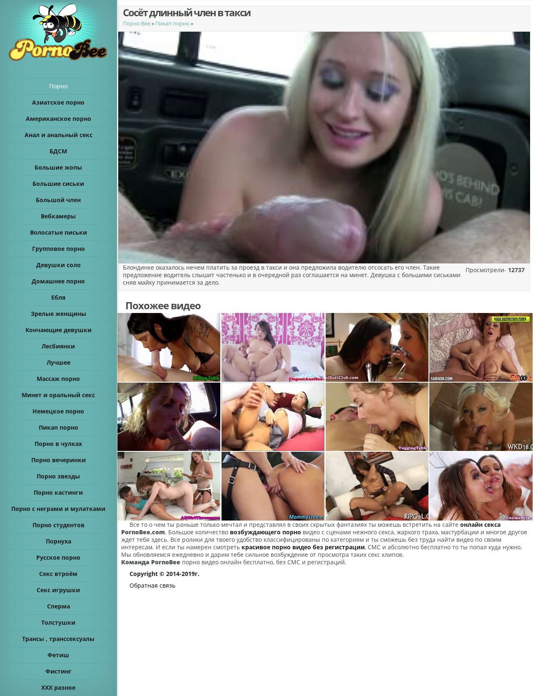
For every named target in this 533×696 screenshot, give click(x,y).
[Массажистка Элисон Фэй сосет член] (377, 417)
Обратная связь (152, 585)
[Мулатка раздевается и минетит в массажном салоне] (169, 347)
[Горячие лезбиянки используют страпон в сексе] (169, 486)
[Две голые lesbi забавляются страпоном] (273, 486)
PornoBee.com (143, 532)
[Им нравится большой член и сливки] (481, 486)
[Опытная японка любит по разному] (273, 347)
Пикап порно (172, 23)
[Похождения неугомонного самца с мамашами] (481, 347)
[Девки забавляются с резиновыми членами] (377, 347)
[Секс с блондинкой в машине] (169, 417)
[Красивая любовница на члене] (377, 486)
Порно (58, 86)
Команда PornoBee (150, 562)
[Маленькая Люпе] (273, 417)
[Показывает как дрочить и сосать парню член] (481, 417)
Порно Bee (136, 23)
